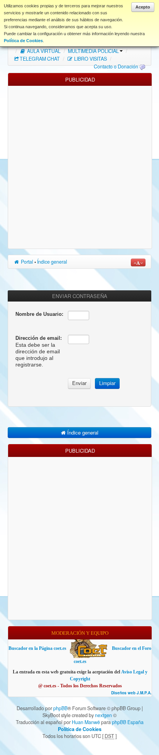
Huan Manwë (86, 722)
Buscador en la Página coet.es (37, 648)
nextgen (103, 715)
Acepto (142, 7)
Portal (26, 261)
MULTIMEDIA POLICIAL (93, 51)
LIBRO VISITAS (90, 58)
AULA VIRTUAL (43, 51)
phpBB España (128, 722)
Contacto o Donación (116, 66)
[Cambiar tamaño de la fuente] (138, 262)
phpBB (60, 708)
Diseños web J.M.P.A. (131, 693)
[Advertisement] (79, 165)
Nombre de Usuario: (39, 314)
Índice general (52, 261)
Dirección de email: (38, 338)
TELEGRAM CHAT (40, 58)
